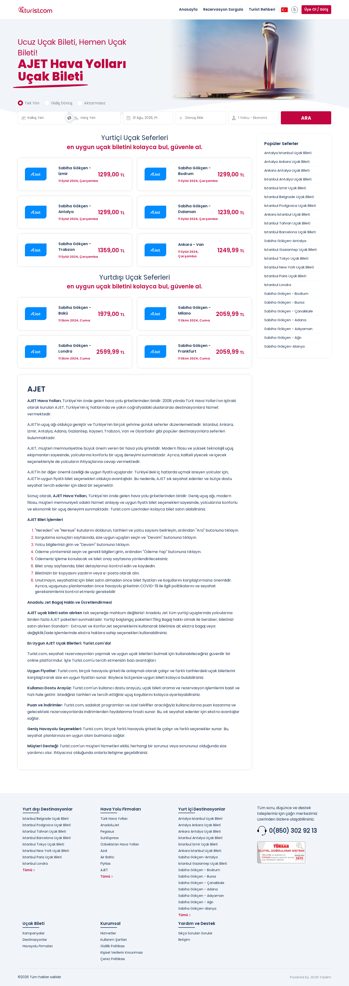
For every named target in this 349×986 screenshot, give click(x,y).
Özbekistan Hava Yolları (119, 844)
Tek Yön (32, 103)
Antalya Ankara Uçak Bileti (287, 161)
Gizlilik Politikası (112, 946)
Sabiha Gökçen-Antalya (285, 240)
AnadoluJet (109, 825)
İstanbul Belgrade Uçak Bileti (289, 196)
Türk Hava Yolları (113, 818)
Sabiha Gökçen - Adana (285, 319)
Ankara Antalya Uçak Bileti (287, 170)
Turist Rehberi (262, 9)
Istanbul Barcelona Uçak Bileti (290, 231)
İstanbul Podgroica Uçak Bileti (290, 205)
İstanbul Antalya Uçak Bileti (287, 179)
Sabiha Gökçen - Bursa (284, 302)
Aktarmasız (94, 103)
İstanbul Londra (277, 284)
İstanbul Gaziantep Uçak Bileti (290, 249)
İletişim (184, 939)
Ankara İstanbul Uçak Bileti (287, 214)
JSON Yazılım (320, 977)
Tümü (27, 870)
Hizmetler (108, 933)
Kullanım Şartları (113, 939)
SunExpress (109, 837)
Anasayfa (188, 9)
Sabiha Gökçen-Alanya (284, 346)
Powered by (299, 977)
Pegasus (107, 831)
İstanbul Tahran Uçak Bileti (287, 223)
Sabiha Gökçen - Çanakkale (288, 311)
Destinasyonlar (35, 939)
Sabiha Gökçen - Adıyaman (288, 328)
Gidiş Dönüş (61, 103)
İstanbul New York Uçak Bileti (289, 267)
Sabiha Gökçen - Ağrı (282, 337)
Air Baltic (107, 857)
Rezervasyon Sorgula (223, 9)
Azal (103, 850)
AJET (104, 870)
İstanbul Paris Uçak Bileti (285, 275)
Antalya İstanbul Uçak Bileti (287, 152)
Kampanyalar (34, 933)
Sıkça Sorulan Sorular (195, 933)
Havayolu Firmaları (38, 946)
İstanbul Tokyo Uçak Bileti (286, 258)
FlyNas (105, 863)
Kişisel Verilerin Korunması (121, 952)
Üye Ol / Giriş (316, 9)
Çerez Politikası (112, 959)
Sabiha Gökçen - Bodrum (286, 293)
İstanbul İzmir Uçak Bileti (285, 187)
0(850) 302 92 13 (293, 830)
